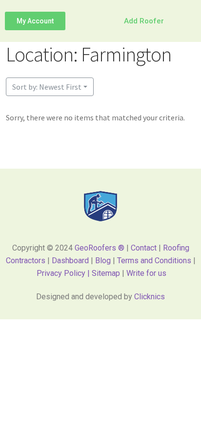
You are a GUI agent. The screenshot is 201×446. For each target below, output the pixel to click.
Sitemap (107, 273)
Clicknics (149, 296)
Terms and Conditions (154, 260)
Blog (103, 260)
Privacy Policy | (64, 273)
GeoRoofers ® (99, 247)
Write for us (146, 273)
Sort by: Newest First (46, 87)
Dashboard (70, 260)
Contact (144, 247)
